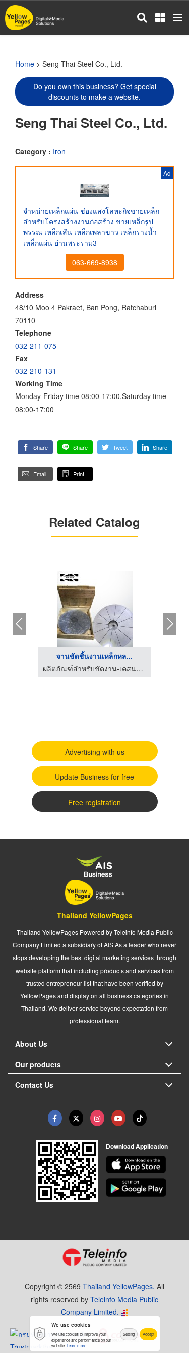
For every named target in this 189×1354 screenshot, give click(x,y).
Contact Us (34, 1085)
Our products (38, 1064)
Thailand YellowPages (95, 915)
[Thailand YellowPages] (76, 1118)
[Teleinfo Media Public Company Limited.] (94, 1257)
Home (24, 64)
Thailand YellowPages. (119, 1286)
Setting (129, 1334)
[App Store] (143, 1165)
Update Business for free (94, 777)
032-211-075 (35, 346)
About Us (31, 1044)
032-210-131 (35, 371)
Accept (148, 1334)
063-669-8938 (94, 262)
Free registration (94, 802)
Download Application (137, 1146)
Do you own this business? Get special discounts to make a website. (94, 91)
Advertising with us (94, 752)
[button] (35, 447)
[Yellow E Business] (55, 1118)
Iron (59, 151)
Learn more (76, 1345)
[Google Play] (143, 1187)
